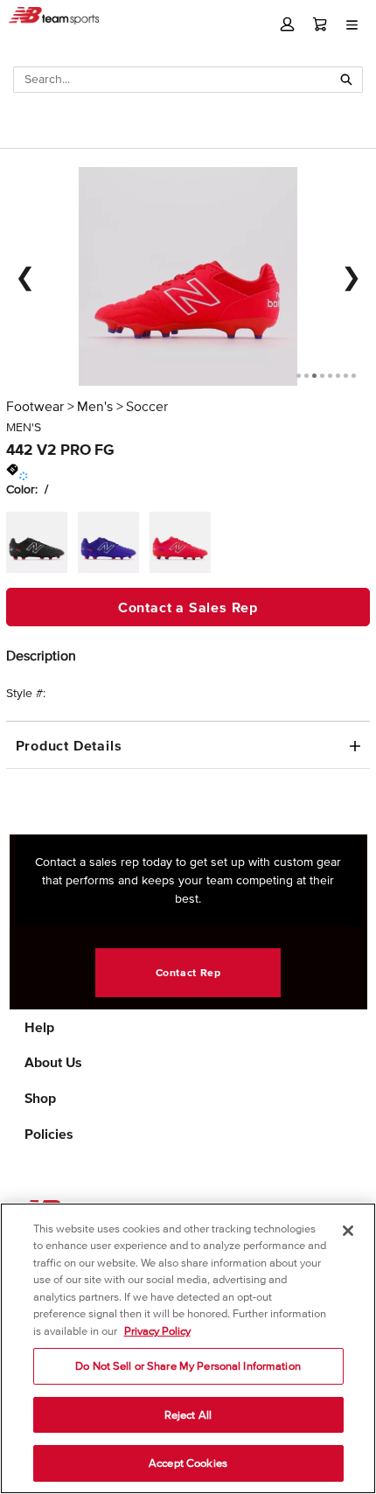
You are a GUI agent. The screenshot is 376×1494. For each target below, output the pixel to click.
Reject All (188, 1414)
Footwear (35, 406)
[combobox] (173, 79)
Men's (95, 406)
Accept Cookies (188, 1463)
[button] (287, 24)
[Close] (348, 1230)
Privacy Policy (157, 1330)
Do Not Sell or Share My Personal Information (188, 1365)
